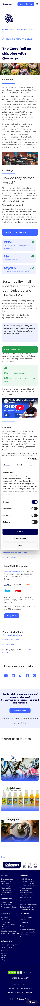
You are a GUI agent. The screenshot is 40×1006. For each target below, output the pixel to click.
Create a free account (13, 571)
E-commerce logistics (28, 886)
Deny (20, 545)
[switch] (34, 508)
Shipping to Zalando (27, 909)
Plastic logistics (26, 888)
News (3, 958)
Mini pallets (5, 922)
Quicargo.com (8, 29)
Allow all (20, 531)
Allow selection (20, 538)
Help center (24, 934)
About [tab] (32, 465)
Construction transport (28, 884)
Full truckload (9, 645)
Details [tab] (20, 465)
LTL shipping (5, 886)
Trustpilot (5, 857)
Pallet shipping (6, 881)
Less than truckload (11, 640)
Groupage (5, 884)
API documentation (27, 930)
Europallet (5, 917)
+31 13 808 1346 (6, 947)
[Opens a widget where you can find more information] (32, 1002)
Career (3, 955)
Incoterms (24, 922)
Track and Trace (7, 895)
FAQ (21, 936)
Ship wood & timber (27, 895)
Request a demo (26, 917)
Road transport (6, 893)
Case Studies (21, 29)
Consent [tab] (7, 465)
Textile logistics (25, 897)
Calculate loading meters (10, 902)
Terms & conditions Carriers (20, 988)
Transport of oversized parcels (16, 553)
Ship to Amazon (10, 558)
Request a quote (26, 920)
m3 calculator (6, 905)
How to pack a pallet (27, 932)
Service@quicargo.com (9, 945)
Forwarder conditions (20, 984)
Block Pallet (5, 920)
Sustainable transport (9, 931)
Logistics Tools (6, 899)
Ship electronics (26, 893)
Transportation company (10, 933)
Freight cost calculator (9, 907)
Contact (4, 953)
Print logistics (25, 890)
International (6, 890)
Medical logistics (26, 879)
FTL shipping (6, 888)
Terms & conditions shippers (20, 992)
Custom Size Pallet (8, 924)
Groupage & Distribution (13, 635)
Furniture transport (27, 881)
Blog (3, 960)
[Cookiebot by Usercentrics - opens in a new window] (28, 459)
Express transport (7, 879)
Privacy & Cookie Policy (20, 999)
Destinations (6, 927)
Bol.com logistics (26, 907)
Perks (3, 929)
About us (4, 951)
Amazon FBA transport (28, 905)
